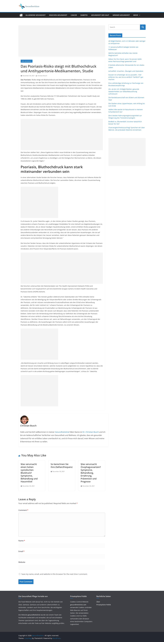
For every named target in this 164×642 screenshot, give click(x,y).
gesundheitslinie (34, 615)
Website (21, 562)
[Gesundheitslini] (21, 15)
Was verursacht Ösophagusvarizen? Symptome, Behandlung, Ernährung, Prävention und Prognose (91, 473)
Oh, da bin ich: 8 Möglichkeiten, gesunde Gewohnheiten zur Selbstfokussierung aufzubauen (123, 91)
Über (98, 602)
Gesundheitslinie (62, 432)
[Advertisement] (61, 41)
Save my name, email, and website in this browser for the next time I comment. (54, 574)
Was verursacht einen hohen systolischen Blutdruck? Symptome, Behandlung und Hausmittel (29, 473)
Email (21, 551)
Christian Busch (42, 76)
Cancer (74, 15)
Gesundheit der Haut (100, 15)
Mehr (135, 15)
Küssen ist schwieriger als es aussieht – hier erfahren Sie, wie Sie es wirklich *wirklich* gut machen (125, 77)
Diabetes (84, 15)
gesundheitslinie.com (78, 605)
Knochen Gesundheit (58, 15)
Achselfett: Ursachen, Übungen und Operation (125, 71)
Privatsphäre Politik (103, 605)
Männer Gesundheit (121, 15)
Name (21, 540)
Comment (23, 510)
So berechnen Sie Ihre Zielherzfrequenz (62, 466)
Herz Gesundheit (27, 61)
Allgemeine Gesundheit (36, 15)
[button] (139, 15)
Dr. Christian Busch (91, 432)
